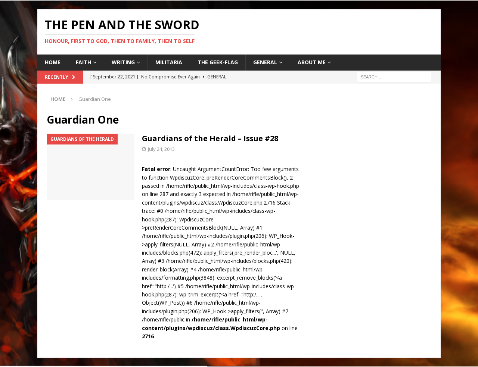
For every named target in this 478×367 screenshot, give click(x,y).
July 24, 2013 (161, 149)
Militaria (168, 62)
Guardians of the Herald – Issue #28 (210, 138)
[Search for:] (394, 76)
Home (52, 62)
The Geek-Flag (218, 62)
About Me (312, 62)
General (265, 62)
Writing (123, 62)
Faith (83, 62)
